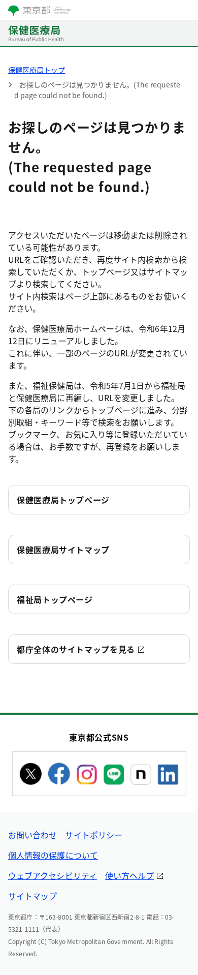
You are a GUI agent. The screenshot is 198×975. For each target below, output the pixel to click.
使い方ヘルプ (129, 875)
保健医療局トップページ (63, 500)
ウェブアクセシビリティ (52, 875)
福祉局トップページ (55, 599)
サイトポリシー (93, 835)
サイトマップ (32, 896)
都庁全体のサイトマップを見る (76, 649)
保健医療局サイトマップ (63, 549)
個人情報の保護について (53, 855)
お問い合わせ (32, 835)
